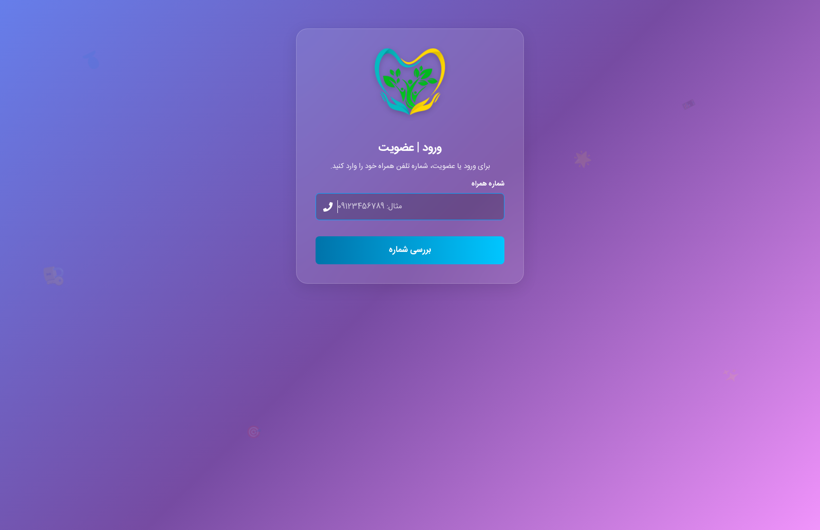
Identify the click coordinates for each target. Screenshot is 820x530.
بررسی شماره (410, 250)
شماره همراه (487, 184)
